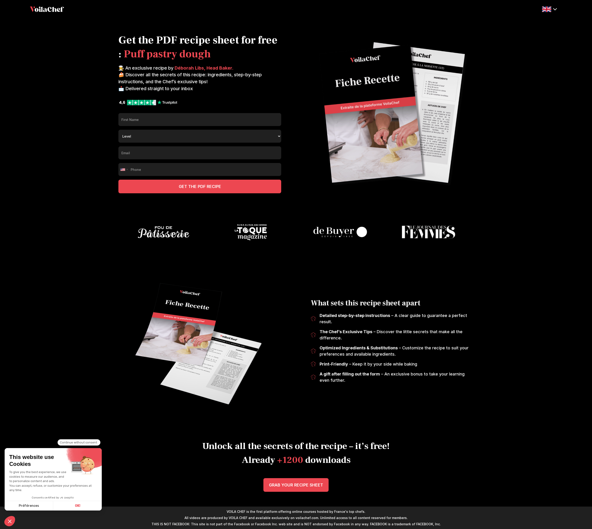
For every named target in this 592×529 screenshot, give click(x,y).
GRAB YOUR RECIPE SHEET (296, 485)
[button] (549, 9)
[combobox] (124, 169)
